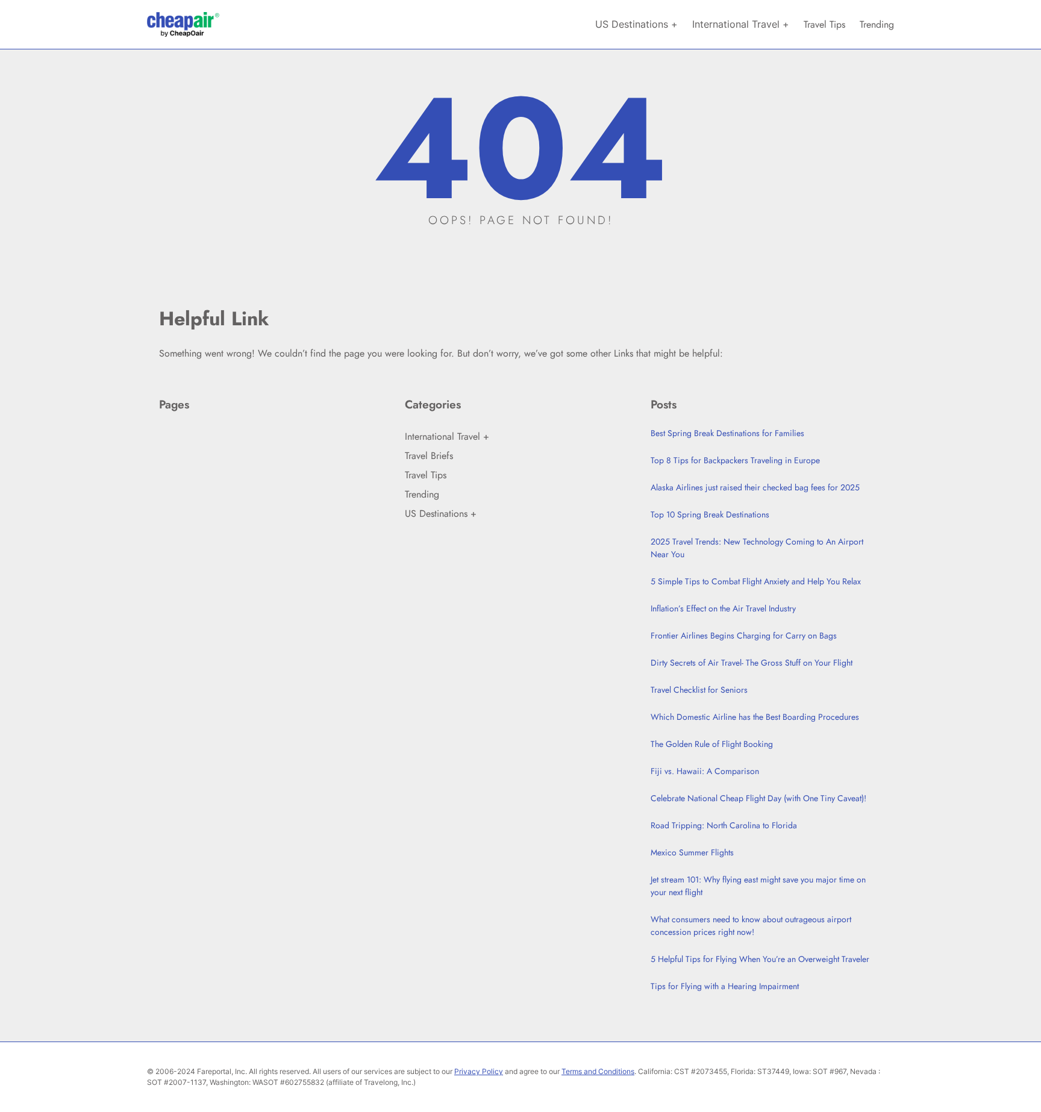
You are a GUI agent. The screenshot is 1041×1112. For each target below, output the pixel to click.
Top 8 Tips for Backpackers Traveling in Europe (735, 460)
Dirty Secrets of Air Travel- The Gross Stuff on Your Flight (751, 663)
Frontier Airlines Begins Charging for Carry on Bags (744, 635)
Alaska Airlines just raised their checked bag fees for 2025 (755, 487)
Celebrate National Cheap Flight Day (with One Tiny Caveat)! (758, 798)
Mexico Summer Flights (692, 852)
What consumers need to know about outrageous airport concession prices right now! (751, 925)
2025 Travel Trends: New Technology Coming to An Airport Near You (757, 548)
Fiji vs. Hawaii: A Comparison (705, 771)
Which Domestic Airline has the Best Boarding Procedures (755, 717)
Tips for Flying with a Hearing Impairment (725, 986)
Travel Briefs (429, 456)
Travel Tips (425, 475)
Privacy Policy (478, 1071)
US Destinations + (441, 513)
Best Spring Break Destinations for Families (727, 433)
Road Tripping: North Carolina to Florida (724, 825)
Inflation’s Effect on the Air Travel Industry (723, 608)
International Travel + (447, 436)
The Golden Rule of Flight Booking (712, 744)
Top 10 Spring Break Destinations (710, 514)
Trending (422, 494)
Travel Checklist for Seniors (699, 690)
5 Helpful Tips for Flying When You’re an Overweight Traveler (760, 959)
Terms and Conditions (597, 1071)
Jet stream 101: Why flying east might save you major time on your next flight (758, 885)
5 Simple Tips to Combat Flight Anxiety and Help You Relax (756, 581)
